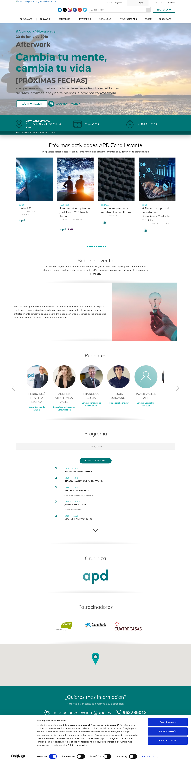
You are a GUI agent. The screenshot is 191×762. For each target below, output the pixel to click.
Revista (148, 19)
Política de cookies (77, 745)
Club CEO (25, 208)
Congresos (64, 19)
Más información (32, 103)
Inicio (18, 133)
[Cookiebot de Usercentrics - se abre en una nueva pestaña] (18, 756)
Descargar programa (95, 461)
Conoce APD (165, 19)
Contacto (171, 3)
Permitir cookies (167, 722)
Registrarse (119, 3)
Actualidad (105, 19)
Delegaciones (160, 3)
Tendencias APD (128, 19)
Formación (45, 19)
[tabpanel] (34, 192)
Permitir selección (167, 731)
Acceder (108, 3)
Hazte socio (164, 10)
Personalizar (148, 756)
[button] (85, 246)
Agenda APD (26, 19)
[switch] (81, 756)
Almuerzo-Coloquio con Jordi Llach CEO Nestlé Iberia (75, 212)
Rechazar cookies (167, 740)
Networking (84, 19)
